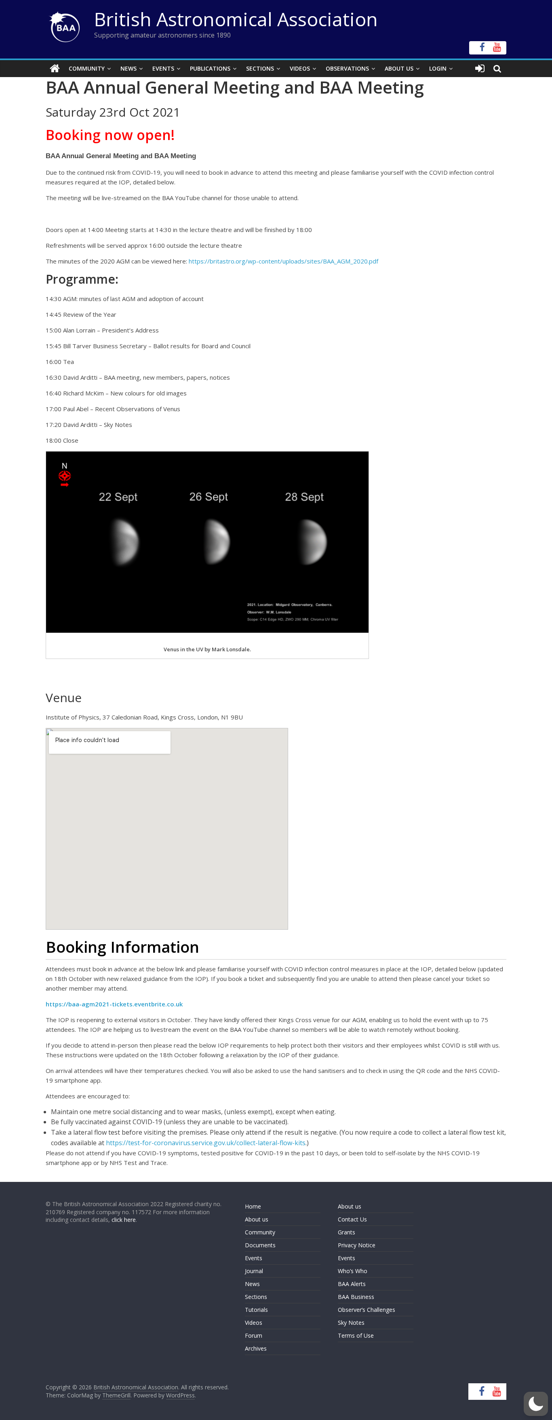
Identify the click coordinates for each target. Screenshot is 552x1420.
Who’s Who (352, 1271)
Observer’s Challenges (366, 1309)
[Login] (480, 68)
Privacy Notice (356, 1245)
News (128, 68)
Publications (210, 68)
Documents (260, 1245)
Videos (300, 68)
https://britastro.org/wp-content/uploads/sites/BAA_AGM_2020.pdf (283, 261)
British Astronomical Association (236, 18)
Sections (260, 68)
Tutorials (256, 1309)
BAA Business (356, 1297)
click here (124, 1219)
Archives (256, 1348)
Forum (253, 1335)
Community (87, 68)
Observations (347, 68)
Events (163, 68)
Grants (346, 1232)
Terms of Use (356, 1335)
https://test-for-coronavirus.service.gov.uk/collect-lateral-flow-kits (205, 1142)
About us (256, 1219)
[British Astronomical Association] (55, 68)
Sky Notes (351, 1322)
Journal (254, 1271)
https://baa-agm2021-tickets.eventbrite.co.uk (114, 1004)
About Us (399, 68)
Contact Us (352, 1219)
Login (438, 68)
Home (253, 1206)
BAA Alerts (352, 1284)
